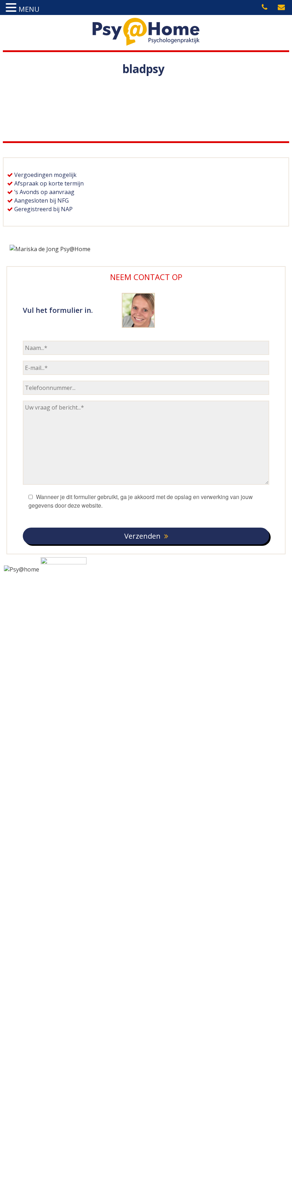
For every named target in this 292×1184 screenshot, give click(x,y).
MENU (29, 9)
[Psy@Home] (146, 43)
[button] (12, 7)
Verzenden (142, 536)
